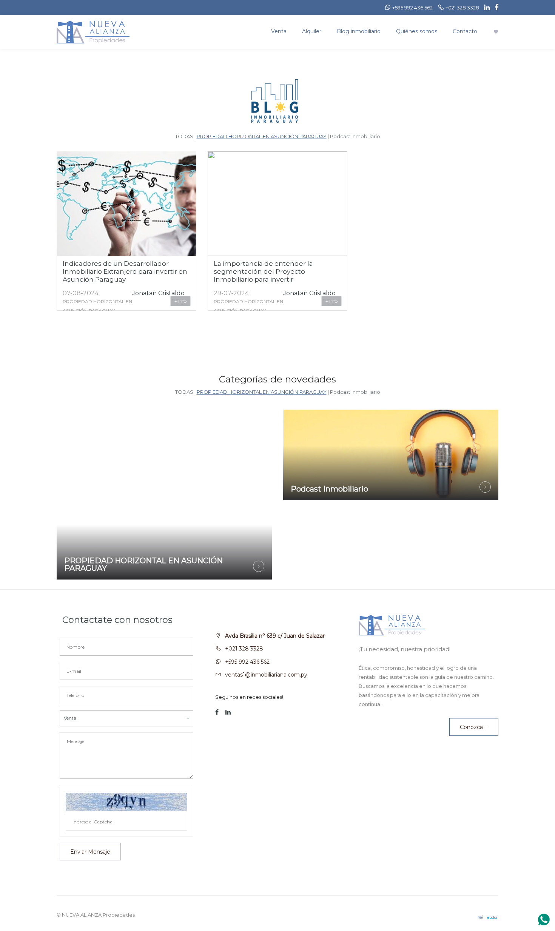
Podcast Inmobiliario (355, 136)
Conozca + (474, 727)
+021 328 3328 (244, 648)
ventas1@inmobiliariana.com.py (266, 674)
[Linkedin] (485, 7)
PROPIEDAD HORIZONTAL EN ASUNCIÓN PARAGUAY (262, 136)
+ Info (180, 301)
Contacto (465, 31)
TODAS (184, 136)
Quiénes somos (416, 31)
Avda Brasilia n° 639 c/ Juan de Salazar (275, 635)
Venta (279, 31)
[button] (126, 718)
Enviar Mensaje (90, 851)
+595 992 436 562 (247, 661)
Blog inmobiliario (359, 31)
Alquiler (311, 31)
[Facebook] (494, 7)
